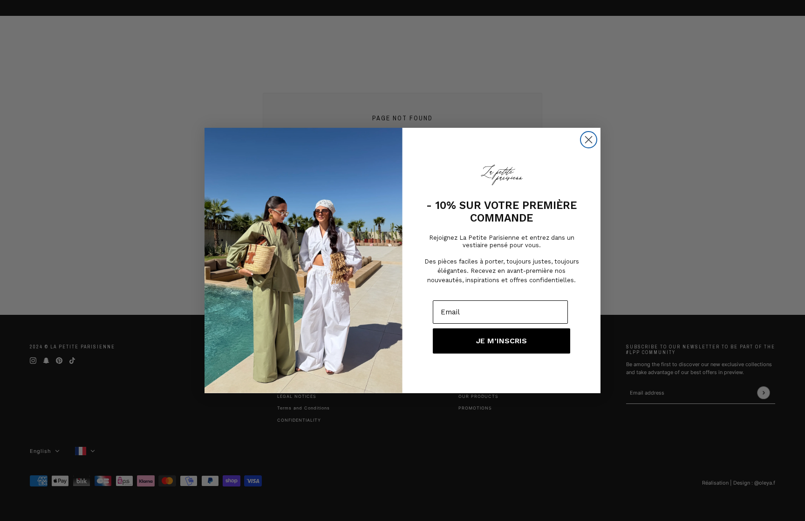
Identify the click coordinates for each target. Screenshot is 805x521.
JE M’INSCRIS (501, 340)
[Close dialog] (588, 140)
